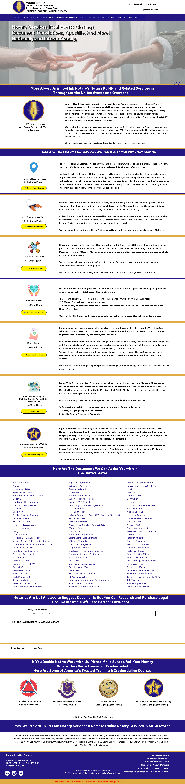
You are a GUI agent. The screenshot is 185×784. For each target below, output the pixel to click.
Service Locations (160, 755)
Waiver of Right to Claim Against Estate (87, 525)
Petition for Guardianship (138, 544)
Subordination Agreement (81, 499)
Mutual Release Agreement (140, 518)
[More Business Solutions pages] (124, 17)
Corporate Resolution (79, 547)
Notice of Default (135, 521)
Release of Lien (20, 573)
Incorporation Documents (81, 583)
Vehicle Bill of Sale (77, 518)
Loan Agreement (21, 534)
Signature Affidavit (77, 489)
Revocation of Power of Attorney (28, 586)
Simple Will (74, 492)
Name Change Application (25, 547)
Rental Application (135, 564)
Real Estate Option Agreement (141, 560)
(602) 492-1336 (150, 9)
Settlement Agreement (80, 486)
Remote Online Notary (158, 758)
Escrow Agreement (78, 557)
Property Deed (20, 557)
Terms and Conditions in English (153, 768)
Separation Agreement (79, 482)
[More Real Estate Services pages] (104, 17)
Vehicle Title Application (138, 586)
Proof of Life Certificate (138, 557)
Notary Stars (107, 770)
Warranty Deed (76, 528)
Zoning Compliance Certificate (83, 538)
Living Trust (18, 531)
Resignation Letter (21, 580)
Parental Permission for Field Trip (142, 531)
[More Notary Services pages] (37, 17)
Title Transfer (133, 580)
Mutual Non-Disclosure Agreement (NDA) (32, 544)
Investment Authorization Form (142, 486)
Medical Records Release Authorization (31, 541)
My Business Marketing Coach (91, 770)
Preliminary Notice (135, 551)
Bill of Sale (17, 499)
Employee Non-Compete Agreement (86, 551)
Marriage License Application (26, 538)
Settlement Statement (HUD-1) (141, 570)
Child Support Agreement (81, 544)
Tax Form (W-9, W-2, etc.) (80, 502)
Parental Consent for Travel (25, 551)
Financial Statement (22, 518)
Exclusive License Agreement (82, 564)
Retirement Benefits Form (25, 583)
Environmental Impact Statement (84, 554)
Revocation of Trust (136, 567)
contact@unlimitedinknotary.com (143, 4)
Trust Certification (77, 511)
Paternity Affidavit (135, 538)
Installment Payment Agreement (84, 586)
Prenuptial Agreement (23, 554)
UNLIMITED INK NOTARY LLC (20, 760)
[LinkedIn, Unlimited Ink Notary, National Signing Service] (7, 773)
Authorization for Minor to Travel (28, 495)
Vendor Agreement (78, 521)
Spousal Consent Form (79, 495)
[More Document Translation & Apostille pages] (84, 17)
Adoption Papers (21, 482)
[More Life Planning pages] (52, 17)
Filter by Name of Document (37, 609)
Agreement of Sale (21, 489)
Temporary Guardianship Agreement (86, 505)
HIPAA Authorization (78, 577)
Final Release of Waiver (79, 567)
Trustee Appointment (137, 583)
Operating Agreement (137, 528)
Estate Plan (74, 560)
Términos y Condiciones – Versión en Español (146, 771)
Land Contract (133, 492)
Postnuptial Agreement (138, 547)
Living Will (131, 502)
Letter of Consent (135, 495)
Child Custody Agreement (25, 505)
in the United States (33, 260)
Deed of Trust (19, 511)
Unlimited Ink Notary (35, 2)
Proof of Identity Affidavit (138, 554)
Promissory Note (21, 560)
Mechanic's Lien (134, 508)
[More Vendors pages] (142, 17)
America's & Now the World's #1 (41, 5)
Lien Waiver (132, 499)
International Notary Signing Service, (43, 8)
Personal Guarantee (136, 541)
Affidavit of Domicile (78, 541)
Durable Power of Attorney (25, 515)
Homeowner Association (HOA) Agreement (89, 580)
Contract (17, 508)
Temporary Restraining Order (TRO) (144, 577)
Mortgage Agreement (137, 515)
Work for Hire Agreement (81, 534)
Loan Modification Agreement (141, 505)
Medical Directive (135, 511)
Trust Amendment (77, 508)
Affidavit (16, 486)
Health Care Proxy (21, 521)
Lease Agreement (21, 528)
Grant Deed (74, 570)
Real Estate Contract (22, 570)
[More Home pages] (20, 17)
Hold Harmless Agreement (25, 525)
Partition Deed (133, 534)
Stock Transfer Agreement (139, 573)
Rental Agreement (21, 577)
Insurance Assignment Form (140, 482)
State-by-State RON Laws (156, 761)
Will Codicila (74, 531)
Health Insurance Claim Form (82, 573)
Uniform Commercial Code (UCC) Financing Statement (94, 515)
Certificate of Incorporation (25, 502)
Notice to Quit (133, 525)
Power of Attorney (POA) (24, 564)
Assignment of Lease (22, 492)
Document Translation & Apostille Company (46, 11)
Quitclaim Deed (20, 567)
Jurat (129, 489)
